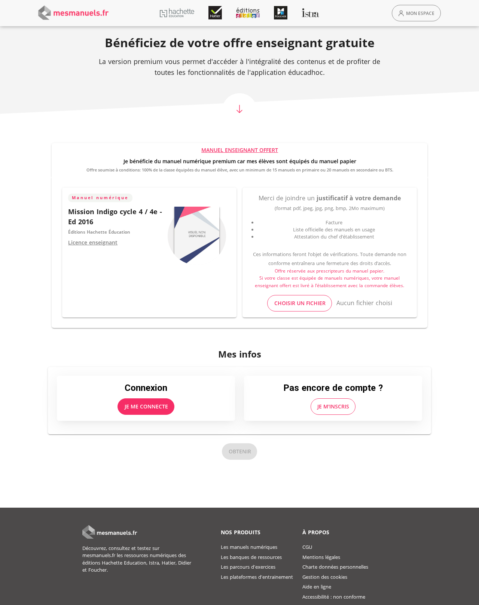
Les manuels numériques (249, 547)
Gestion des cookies (324, 577)
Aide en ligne (316, 586)
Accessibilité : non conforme (333, 596)
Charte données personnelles (335, 566)
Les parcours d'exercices (248, 566)
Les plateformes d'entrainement (257, 577)
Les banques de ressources (251, 557)
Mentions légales (321, 557)
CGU (307, 547)
